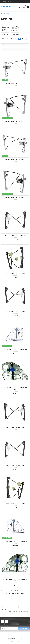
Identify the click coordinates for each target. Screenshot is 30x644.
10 (5, 609)
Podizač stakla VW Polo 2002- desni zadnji (15, 349)
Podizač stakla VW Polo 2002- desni (15, 235)
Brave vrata (5, 34)
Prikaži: (27, 46)
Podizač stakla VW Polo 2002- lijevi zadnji (15, 541)
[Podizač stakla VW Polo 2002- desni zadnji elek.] (15, 372)
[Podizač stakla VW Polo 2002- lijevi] (15, 411)
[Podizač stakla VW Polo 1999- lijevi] (15, 143)
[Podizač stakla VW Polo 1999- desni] (15, 67)
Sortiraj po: (26, 42)
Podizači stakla (15, 34)
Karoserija (6, 13)
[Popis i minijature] (22, 39)
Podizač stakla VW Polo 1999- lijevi (15, 159)
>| (11, 609)
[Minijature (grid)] (19, 39)
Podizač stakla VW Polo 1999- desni (15, 83)
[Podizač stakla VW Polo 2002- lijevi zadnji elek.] (15, 563)
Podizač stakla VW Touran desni (15, 594)
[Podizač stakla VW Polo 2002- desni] (15, 219)
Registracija (10, 1)
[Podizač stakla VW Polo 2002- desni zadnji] (15, 334)
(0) (18, 85)
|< (2, 607)
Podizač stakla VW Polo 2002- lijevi (15, 427)
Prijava (4, 1)
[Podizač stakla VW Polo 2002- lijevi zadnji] (15, 525)
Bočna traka (6, 38)
